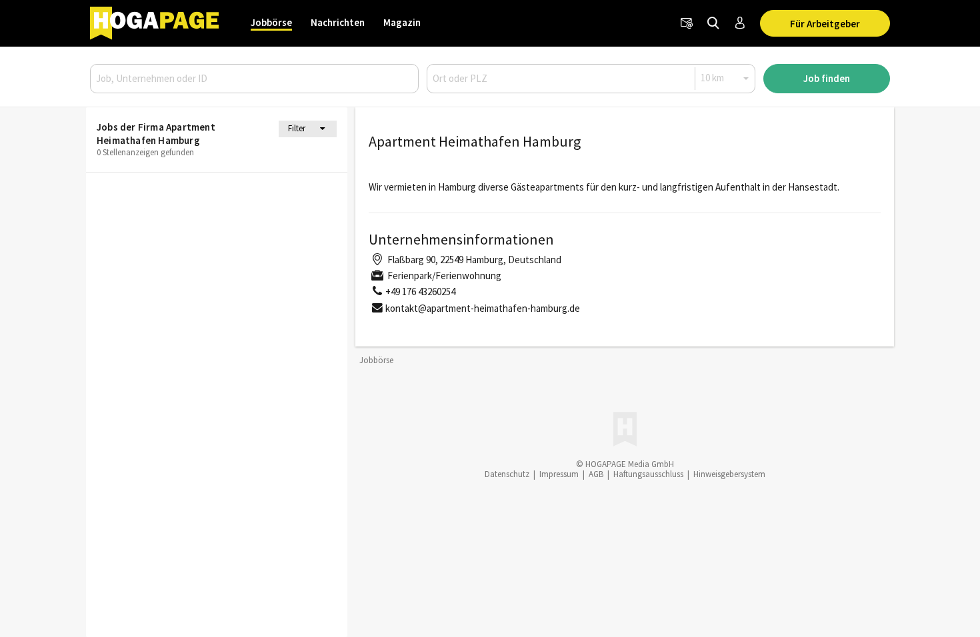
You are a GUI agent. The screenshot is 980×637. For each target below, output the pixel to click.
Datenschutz (507, 474)
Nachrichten (338, 22)
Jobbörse (271, 22)
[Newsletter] (686, 23)
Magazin (402, 22)
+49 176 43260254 (420, 291)
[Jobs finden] (713, 23)
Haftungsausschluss (648, 474)
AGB (596, 474)
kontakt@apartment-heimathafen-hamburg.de (482, 308)
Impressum (559, 474)
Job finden (826, 78)
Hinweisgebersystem (729, 474)
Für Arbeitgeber (825, 23)
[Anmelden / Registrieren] (740, 23)
